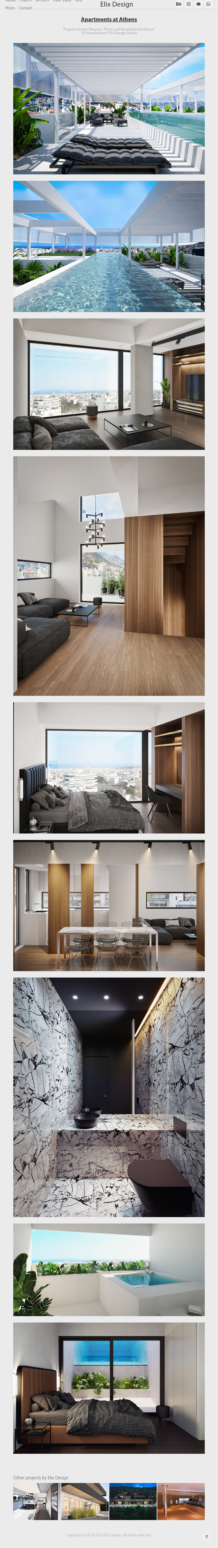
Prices (10, 7)
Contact (25, 7)
